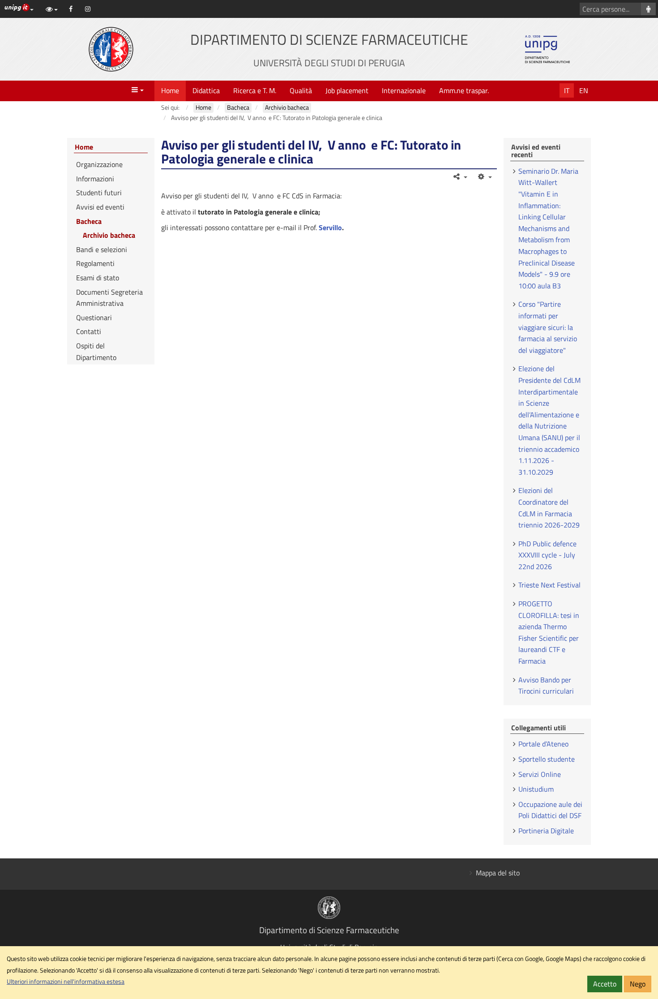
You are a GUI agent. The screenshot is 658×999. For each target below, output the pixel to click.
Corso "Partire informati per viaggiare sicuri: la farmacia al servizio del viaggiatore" (547, 327)
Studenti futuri (99, 192)
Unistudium (536, 789)
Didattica (206, 90)
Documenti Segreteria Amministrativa (109, 298)
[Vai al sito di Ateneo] (111, 49)
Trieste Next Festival (549, 584)
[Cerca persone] (648, 9)
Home (170, 90)
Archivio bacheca (109, 235)
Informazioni (95, 178)
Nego (637, 983)
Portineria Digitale (546, 830)
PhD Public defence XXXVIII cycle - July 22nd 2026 (547, 555)
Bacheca (89, 221)
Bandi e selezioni (101, 249)
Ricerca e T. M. (254, 90)
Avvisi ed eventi (100, 207)
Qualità (301, 90)
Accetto (604, 983)
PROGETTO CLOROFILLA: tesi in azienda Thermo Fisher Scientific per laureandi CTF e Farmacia (548, 632)
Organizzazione (99, 164)
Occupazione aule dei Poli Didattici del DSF (550, 810)
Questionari (94, 317)
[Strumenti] (484, 176)
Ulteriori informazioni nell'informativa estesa (65, 981)
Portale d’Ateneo (543, 743)
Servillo (330, 227)
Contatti (88, 331)
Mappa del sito (498, 872)
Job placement (346, 90)
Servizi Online (539, 774)
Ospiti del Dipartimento (96, 351)
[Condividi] (460, 176)
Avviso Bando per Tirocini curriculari (546, 685)
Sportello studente (546, 759)
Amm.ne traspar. (464, 90)
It (566, 90)
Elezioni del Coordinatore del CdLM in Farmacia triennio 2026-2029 (549, 507)
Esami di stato (97, 277)
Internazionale (404, 90)
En (583, 90)
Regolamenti (95, 263)
